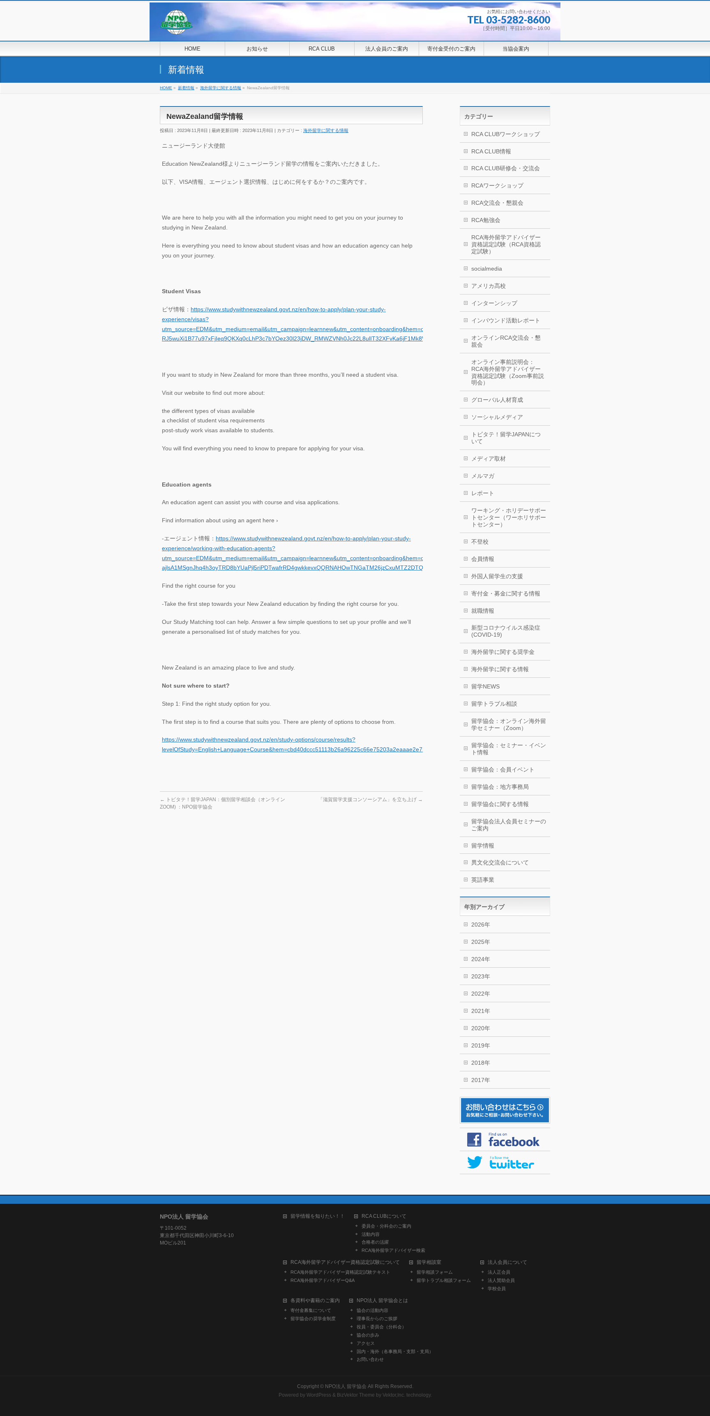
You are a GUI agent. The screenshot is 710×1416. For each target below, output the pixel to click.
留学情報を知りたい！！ (317, 1216)
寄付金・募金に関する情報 (505, 593)
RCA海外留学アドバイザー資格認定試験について (345, 1262)
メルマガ (482, 476)
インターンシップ (494, 303)
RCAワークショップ (497, 185)
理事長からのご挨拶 (377, 1318)
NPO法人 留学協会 (346, 1386)
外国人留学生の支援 (497, 576)
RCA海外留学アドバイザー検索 (393, 1250)
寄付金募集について (310, 1310)
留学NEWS (485, 686)
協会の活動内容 (372, 1310)
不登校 (480, 541)
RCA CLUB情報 (491, 151)
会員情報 (482, 559)
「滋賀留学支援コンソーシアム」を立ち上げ (370, 799)
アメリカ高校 (488, 286)
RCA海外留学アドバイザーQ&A (322, 1280)
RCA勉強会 (485, 220)
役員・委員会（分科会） (381, 1326)
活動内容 (371, 1234)
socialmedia (486, 268)
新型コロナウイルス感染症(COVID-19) (505, 631)
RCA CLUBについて (384, 1216)
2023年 (480, 976)
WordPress (319, 1395)
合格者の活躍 (375, 1242)
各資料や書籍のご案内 (315, 1300)
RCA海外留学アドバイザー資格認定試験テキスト (340, 1272)
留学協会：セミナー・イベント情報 (508, 749)
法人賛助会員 (501, 1280)
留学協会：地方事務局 (500, 786)
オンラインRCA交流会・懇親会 (506, 341)
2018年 (480, 1062)
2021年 (480, 1011)
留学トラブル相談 (494, 703)
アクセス (366, 1343)
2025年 (480, 942)
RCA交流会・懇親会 (497, 202)
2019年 (480, 1045)
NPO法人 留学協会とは (382, 1300)
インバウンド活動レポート (505, 320)
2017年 (480, 1080)
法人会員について (507, 1262)
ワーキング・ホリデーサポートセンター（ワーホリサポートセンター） (508, 517)
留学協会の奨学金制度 (313, 1318)
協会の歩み (368, 1335)
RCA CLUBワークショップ (505, 134)
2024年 (480, 959)
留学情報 (482, 845)
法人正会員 (499, 1272)
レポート (482, 493)
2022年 (480, 993)
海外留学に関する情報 (325, 130)
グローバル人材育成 (497, 399)
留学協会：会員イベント (503, 769)
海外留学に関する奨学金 (503, 652)
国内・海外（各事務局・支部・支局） (395, 1351)
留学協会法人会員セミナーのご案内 (508, 825)
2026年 (480, 924)
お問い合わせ (370, 1359)
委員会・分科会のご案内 (386, 1226)
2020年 (480, 1028)
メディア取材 (488, 458)
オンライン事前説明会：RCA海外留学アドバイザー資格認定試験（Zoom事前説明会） (507, 372)
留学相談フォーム (435, 1272)
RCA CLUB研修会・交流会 (505, 168)
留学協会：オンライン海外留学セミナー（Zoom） (508, 724)
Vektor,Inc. (394, 1395)
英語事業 (482, 879)
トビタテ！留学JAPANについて (506, 438)
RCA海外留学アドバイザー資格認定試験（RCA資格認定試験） (506, 244)
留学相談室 (429, 1262)
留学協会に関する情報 (500, 804)
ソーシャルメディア (497, 417)
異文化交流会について (500, 862)
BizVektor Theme (356, 1395)
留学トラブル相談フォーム (444, 1280)
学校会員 (497, 1288)
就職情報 (482, 610)
